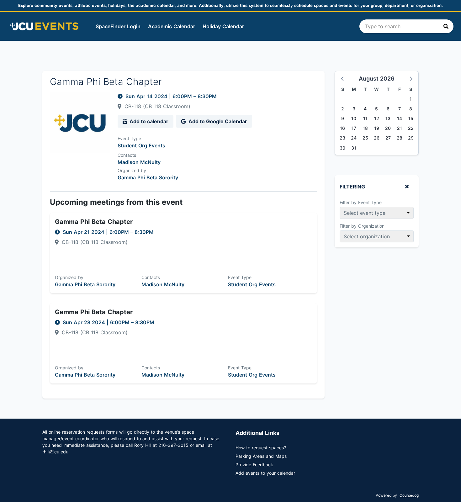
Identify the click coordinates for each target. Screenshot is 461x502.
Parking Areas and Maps (261, 456)
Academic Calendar (171, 26)
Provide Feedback (254, 464)
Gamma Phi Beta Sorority (148, 177)
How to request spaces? (261, 447)
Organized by (132, 170)
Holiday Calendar (223, 26)
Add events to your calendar (265, 473)
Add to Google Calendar (217, 121)
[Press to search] (445, 26)
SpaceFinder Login (118, 26)
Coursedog (409, 495)
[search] (406, 26)
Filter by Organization (362, 226)
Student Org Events (141, 145)
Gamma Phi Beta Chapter (94, 221)
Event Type (129, 138)
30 (342, 148)
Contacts (127, 155)
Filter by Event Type (361, 202)
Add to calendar (148, 121)
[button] (342, 78)
